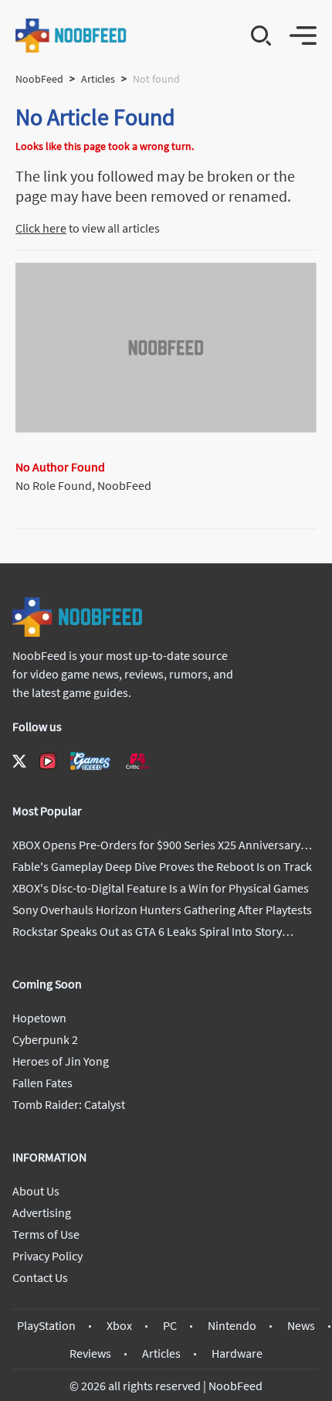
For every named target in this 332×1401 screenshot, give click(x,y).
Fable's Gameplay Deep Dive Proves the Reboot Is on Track (162, 866)
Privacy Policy (47, 1255)
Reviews (90, 1353)
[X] (19, 761)
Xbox (119, 1325)
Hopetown (39, 1017)
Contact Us (40, 1277)
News (301, 1325)
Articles (98, 79)
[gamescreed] (90, 760)
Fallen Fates (42, 1082)
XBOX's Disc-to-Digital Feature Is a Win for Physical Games (160, 888)
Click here (40, 228)
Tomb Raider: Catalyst (68, 1104)
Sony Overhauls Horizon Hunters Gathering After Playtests (162, 909)
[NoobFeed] (71, 36)
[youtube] (48, 761)
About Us (35, 1191)
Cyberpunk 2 (45, 1039)
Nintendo (232, 1325)
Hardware (237, 1353)
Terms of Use (46, 1234)
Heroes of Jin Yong (60, 1061)
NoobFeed (39, 79)
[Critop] (137, 760)
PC (170, 1325)
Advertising (41, 1212)
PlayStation (46, 1325)
